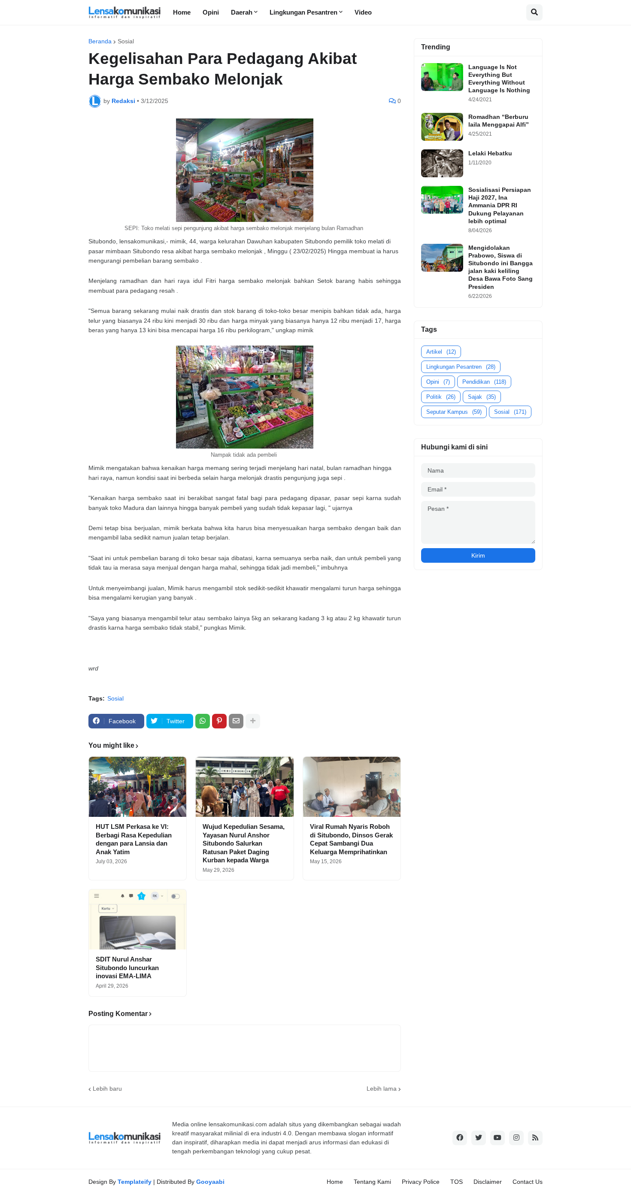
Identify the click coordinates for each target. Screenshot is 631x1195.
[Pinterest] (219, 721)
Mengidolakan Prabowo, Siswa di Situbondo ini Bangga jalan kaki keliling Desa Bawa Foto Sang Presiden (500, 267)
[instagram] (516, 1138)
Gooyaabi (210, 1181)
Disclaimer (487, 1181)
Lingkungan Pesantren (460, 367)
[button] (534, 12)
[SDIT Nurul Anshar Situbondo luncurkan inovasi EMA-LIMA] (137, 919)
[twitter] (478, 1138)
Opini (438, 382)
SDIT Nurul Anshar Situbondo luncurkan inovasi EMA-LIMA (127, 967)
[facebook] (459, 1138)
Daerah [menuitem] (241, 12)
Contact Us (528, 1181)
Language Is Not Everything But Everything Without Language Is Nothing (499, 79)
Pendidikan (484, 382)
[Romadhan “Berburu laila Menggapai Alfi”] (442, 127)
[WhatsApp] (202, 721)
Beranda (100, 41)
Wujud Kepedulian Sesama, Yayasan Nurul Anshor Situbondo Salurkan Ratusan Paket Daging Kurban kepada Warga (244, 843)
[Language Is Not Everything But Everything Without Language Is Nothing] (442, 77)
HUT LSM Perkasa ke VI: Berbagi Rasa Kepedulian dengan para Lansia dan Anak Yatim (134, 839)
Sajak (482, 397)
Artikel (441, 352)
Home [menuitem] (182, 12)
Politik (440, 397)
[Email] (236, 721)
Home (335, 1181)
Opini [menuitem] (211, 12)
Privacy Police (421, 1181)
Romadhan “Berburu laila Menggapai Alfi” (498, 120)
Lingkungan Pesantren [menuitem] (303, 12)
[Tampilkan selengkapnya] (253, 721)
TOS (456, 1181)
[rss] (535, 1138)
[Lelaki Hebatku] (442, 163)
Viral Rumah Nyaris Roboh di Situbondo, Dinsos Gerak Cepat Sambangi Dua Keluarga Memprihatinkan (351, 839)
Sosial (126, 41)
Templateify (135, 1181)
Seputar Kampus (454, 412)
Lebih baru (107, 1088)
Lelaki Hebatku (490, 153)
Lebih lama (382, 1088)
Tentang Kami (372, 1181)
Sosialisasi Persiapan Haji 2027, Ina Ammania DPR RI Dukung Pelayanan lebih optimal (499, 205)
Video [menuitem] (363, 12)
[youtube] (497, 1138)
